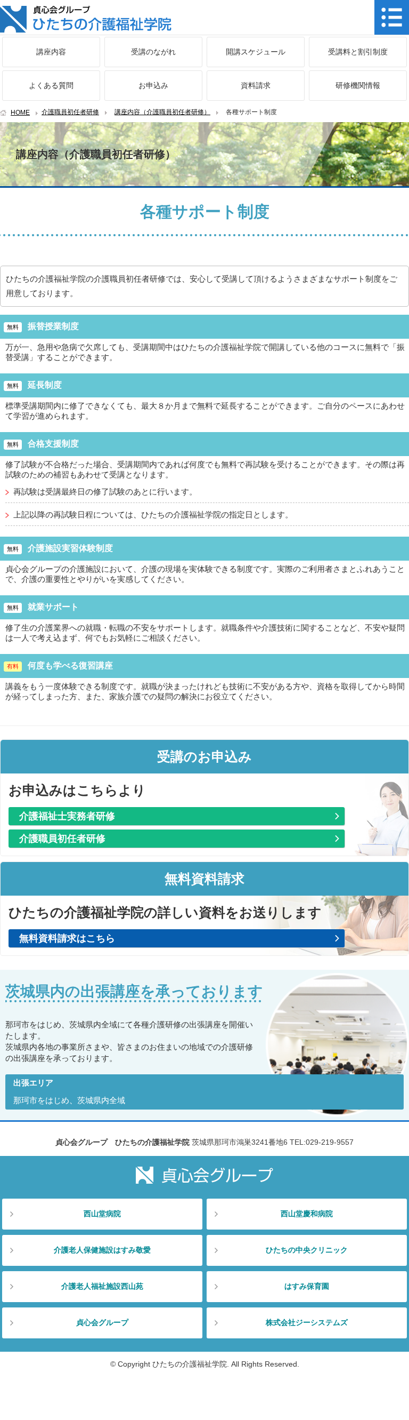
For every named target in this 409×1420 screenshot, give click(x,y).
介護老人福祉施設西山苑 (102, 1286)
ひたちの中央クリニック (307, 1250)
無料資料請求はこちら (67, 938)
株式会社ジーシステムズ (307, 1322)
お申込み (153, 85)
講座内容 (51, 51)
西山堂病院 (102, 1213)
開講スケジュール (255, 51)
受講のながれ (153, 51)
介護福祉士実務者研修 (67, 816)
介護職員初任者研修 (70, 112)
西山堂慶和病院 (307, 1213)
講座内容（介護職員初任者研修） (162, 112)
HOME (20, 112)
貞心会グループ (102, 1322)
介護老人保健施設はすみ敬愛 (102, 1250)
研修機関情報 (358, 85)
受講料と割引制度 (358, 51)
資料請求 (256, 85)
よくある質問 (51, 85)
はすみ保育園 (306, 1286)
